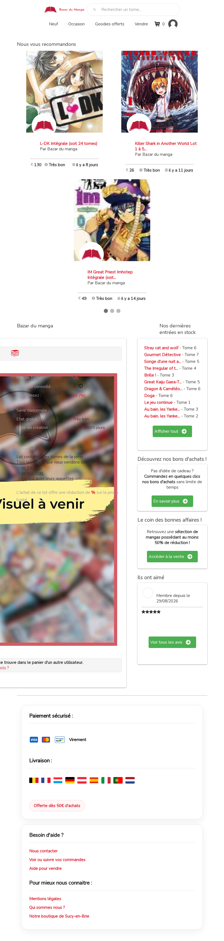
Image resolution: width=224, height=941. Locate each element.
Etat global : (27, 419)
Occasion (76, 24)
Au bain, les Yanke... (162, 409)
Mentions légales (45, 898)
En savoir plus (166, 501)
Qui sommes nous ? (47, 907)
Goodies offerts (109, 24)
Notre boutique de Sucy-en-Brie (59, 916)
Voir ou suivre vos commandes (57, 859)
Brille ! (150, 375)
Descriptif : (26, 449)
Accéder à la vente (166, 557)
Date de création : (33, 428)
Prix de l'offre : (29, 378)
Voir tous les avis (166, 642)
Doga (150, 395)
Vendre (141, 24)
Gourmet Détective (162, 354)
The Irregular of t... (161, 368)
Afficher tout (166, 431)
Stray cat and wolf (161, 348)
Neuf (53, 24)
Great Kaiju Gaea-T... (163, 382)
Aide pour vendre (45, 868)
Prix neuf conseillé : (34, 387)
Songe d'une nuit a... (162, 361)
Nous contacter (43, 851)
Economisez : (28, 395)
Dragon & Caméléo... (163, 389)
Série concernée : (32, 410)
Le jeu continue (158, 402)
